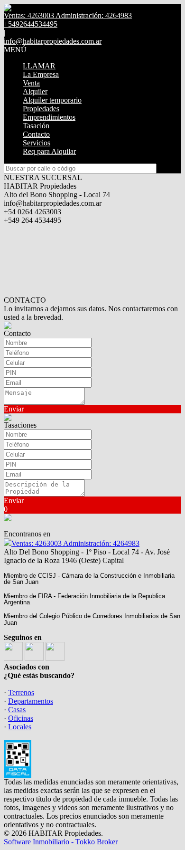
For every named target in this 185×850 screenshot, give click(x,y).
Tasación (36, 126)
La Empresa (41, 74)
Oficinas (20, 718)
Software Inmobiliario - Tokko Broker (61, 842)
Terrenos (21, 692)
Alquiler (35, 91)
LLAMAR (39, 66)
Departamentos (30, 701)
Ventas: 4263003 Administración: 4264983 (75, 543)
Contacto (36, 134)
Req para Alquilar (49, 151)
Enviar (14, 409)
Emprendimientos (49, 117)
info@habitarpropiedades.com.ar (53, 41)
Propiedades (41, 109)
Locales (19, 727)
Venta (31, 83)
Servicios (36, 143)
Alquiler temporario (52, 100)
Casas (17, 710)
